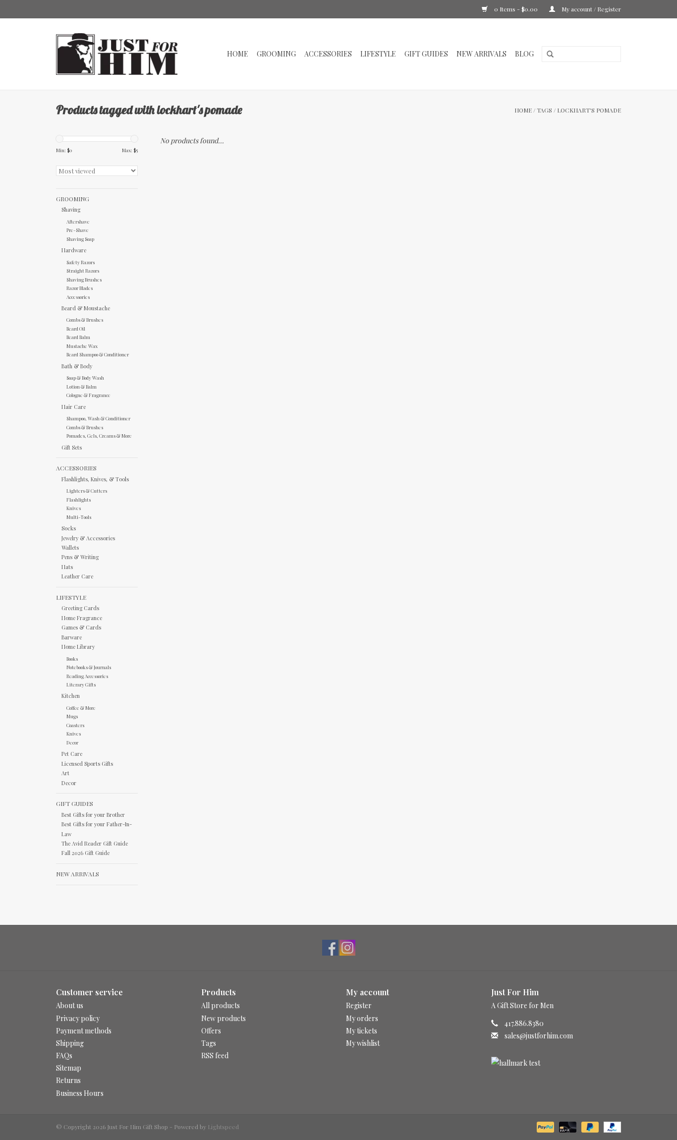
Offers (211, 1030)
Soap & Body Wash (85, 377)
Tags (544, 110)
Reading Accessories (87, 676)
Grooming (276, 53)
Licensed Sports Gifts (87, 763)
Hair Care (73, 406)
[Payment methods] (544, 1126)
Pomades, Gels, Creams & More (99, 435)
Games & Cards (81, 627)
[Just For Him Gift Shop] (122, 54)
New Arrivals (481, 53)
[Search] (547, 54)
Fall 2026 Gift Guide (85, 852)
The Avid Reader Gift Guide (94, 843)
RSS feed (214, 1055)
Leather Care (77, 576)
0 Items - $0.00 (516, 9)
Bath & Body (76, 366)
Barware (71, 637)
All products (220, 1005)
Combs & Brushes (84, 319)
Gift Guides (426, 53)
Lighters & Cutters (86, 490)
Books (72, 658)
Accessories (328, 53)
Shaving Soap (80, 238)
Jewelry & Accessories (88, 538)
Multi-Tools (78, 516)
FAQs (64, 1055)
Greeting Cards (80, 608)
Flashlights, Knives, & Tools (95, 479)
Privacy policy (78, 1018)
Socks (68, 528)
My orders (362, 1018)
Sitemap (68, 1068)
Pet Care (71, 753)
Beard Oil (75, 328)
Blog (524, 53)
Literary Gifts (81, 684)
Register (359, 1005)
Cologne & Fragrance (88, 395)
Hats (67, 566)
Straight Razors (82, 270)
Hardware (73, 250)
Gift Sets (71, 447)
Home (237, 53)
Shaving (70, 209)
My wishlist (363, 1043)
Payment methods (84, 1030)
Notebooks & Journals (88, 667)
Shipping (70, 1043)
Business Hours (80, 1093)
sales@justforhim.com (539, 1035)
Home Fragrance (81, 618)
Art (65, 773)
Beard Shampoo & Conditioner (97, 354)
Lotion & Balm (81, 386)
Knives (73, 508)
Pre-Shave (77, 230)
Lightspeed (223, 1127)
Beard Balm (78, 337)
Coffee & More (81, 707)
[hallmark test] (556, 1063)
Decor (72, 742)
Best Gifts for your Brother (93, 814)
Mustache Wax (82, 345)
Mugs (72, 716)
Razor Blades (79, 288)
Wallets (70, 547)
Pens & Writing (80, 557)
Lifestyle (378, 53)
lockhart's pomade (589, 110)
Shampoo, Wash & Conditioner (98, 418)
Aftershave (78, 221)
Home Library (78, 646)
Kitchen (70, 695)
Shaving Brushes (84, 279)
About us (69, 1005)
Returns (68, 1080)
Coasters (75, 725)
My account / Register (590, 9)
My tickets (361, 1030)
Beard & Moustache (85, 308)
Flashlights (78, 499)
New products (223, 1018)
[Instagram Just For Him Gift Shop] (347, 948)
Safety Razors (80, 262)
